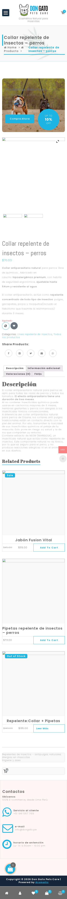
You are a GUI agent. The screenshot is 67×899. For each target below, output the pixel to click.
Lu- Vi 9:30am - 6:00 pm (29, 845)
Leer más (42, 728)
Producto (11, 51)
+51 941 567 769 (23, 813)
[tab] (15, 368)
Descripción (15, 368)
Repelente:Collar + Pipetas (33, 720)
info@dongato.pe (26, 829)
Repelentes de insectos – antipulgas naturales (31, 754)
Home (12, 47)
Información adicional (44, 368)
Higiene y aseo (11, 760)
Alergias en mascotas (16, 757)
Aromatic (42, 882)
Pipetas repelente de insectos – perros (32, 630)
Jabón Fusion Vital (33, 540)
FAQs (38, 374)
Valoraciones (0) (18, 374)
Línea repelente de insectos (35, 334)
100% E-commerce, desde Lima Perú (25, 799)
